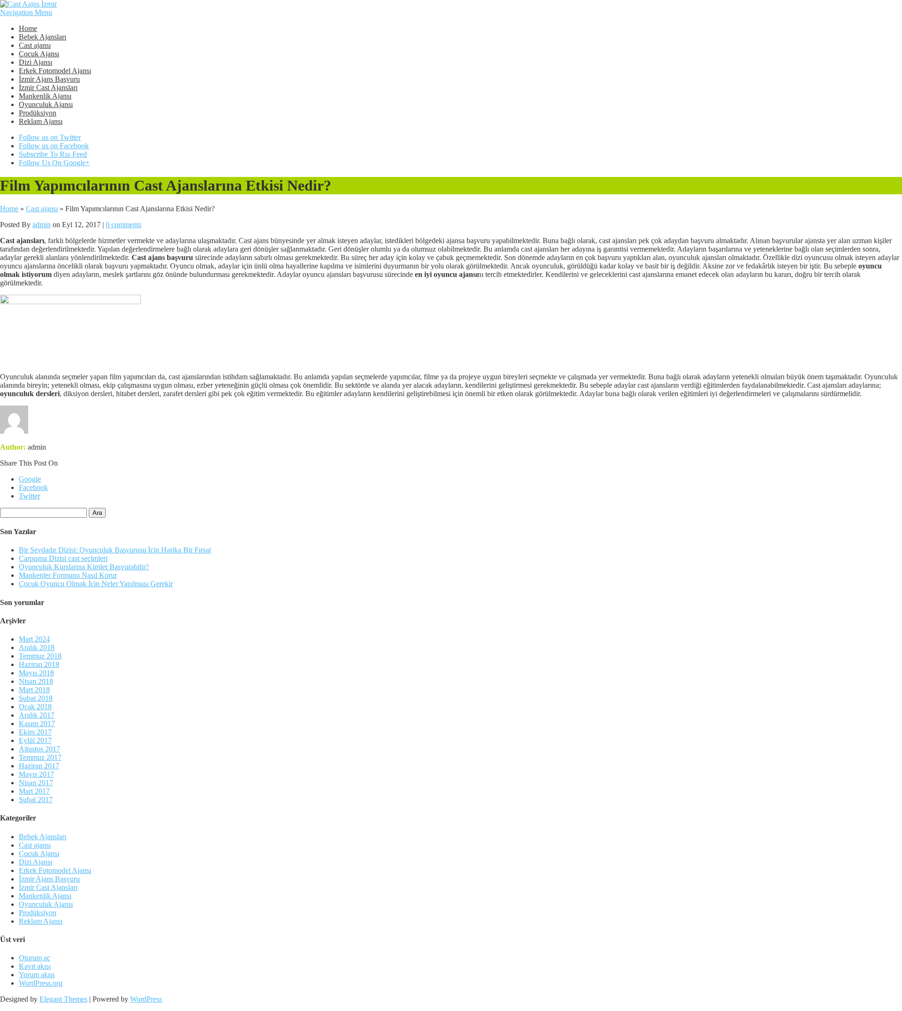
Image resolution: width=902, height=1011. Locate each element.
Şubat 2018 (36, 698)
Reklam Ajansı (40, 121)
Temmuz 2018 (40, 656)
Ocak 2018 (35, 707)
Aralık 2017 (36, 715)
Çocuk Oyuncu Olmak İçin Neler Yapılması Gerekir (96, 584)
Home (28, 28)
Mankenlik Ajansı (45, 96)
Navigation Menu (26, 12)
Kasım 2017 (37, 724)
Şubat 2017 (36, 800)
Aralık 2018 (36, 647)
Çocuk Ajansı (39, 54)
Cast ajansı (35, 45)
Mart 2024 (34, 639)
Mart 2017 (34, 791)
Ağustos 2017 (39, 749)
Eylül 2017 (35, 740)
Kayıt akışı (35, 966)
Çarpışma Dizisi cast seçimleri (63, 558)
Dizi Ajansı (35, 62)
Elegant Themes (63, 999)
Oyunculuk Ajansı (46, 104)
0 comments (123, 225)
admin (41, 225)
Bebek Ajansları (42, 37)
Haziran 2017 (39, 766)
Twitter (29, 496)
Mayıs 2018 (36, 673)
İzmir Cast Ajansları (48, 88)
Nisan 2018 (36, 681)
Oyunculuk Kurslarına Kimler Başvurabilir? (84, 567)
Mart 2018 (34, 690)
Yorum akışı (36, 975)
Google (30, 479)
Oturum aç (34, 958)
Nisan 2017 (36, 783)
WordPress (146, 999)
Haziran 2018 (39, 664)
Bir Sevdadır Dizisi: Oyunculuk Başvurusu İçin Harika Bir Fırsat (115, 550)
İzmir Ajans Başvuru (49, 79)
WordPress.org (40, 983)
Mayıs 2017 (36, 774)
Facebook (33, 487)
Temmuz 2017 (40, 757)
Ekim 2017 (35, 732)
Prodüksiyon (37, 113)
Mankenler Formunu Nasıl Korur (68, 575)
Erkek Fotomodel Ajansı (55, 71)
